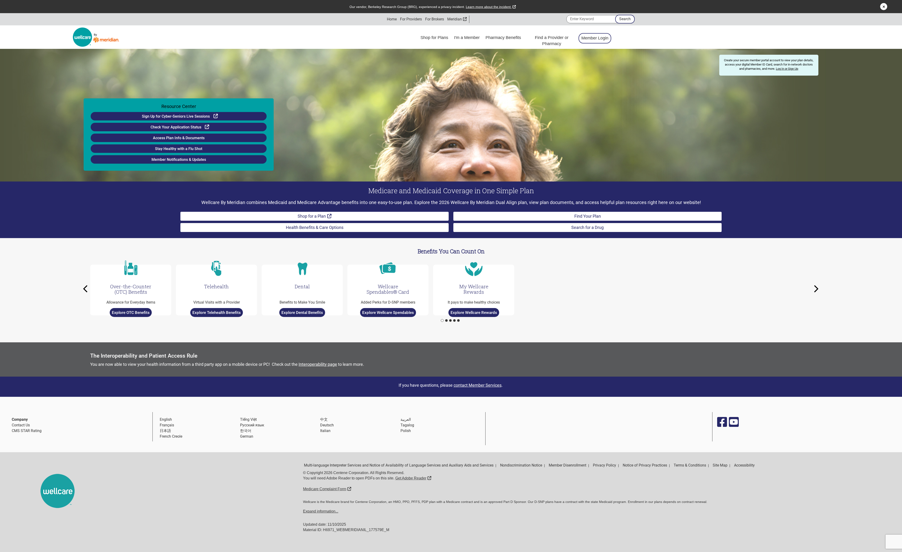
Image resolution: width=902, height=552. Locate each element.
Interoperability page (318, 364)
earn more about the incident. (491, 7)
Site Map (720, 465)
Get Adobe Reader (413, 478)
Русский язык (252, 425)
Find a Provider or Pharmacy (551, 40)
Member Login (594, 38)
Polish (405, 430)
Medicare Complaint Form (327, 489)
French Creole (171, 436)
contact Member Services (478, 385)
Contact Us (21, 425)
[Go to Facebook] (722, 422)
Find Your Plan (587, 216)
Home (392, 19)
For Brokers (434, 19)
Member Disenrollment (567, 465)
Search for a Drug (587, 227)
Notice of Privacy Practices (645, 465)
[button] (86, 288)
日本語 (165, 430)
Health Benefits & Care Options (314, 227)
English (166, 419)
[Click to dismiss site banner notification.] (883, 6)
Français (167, 425)
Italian (325, 430)
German (246, 436)
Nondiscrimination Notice (521, 465)
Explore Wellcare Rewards (474, 312)
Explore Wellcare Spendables (388, 312)
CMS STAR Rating (27, 430)
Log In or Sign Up (787, 68)
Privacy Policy (604, 465)
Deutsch (327, 425)
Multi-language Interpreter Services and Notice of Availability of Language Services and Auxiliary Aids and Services (399, 465)
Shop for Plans (434, 37)
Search (625, 19)
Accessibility (744, 465)
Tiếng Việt (248, 419)
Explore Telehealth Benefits (216, 312)
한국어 (245, 430)
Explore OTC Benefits (131, 312)
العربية (405, 419)
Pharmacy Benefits (504, 37)
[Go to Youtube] (733, 422)
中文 (324, 419)
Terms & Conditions (690, 465)
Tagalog (407, 425)
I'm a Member (467, 37)
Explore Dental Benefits (302, 312)
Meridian (457, 19)
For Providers (411, 19)
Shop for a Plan (326, 216)
